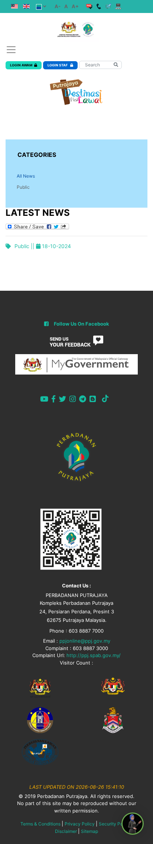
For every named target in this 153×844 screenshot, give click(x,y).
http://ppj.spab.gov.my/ (93, 655)
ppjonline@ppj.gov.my (84, 641)
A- (58, 6)
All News (26, 176)
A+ (75, 6)
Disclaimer (66, 831)
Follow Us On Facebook (81, 324)
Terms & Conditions (40, 824)
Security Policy (114, 824)
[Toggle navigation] (11, 49)
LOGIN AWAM (21, 65)
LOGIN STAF (58, 65)
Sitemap (89, 831)
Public (23, 187)
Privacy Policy (80, 824)
